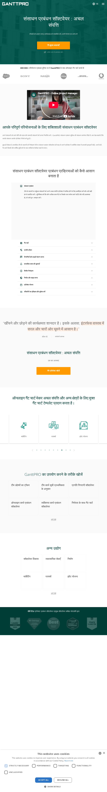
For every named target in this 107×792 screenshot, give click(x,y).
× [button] (104, 753)
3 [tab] (45, 450)
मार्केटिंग (27, 576)
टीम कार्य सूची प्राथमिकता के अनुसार (52, 487)
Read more (68, 761)
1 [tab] (36, 450)
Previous (32, 450)
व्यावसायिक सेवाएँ (53, 559)
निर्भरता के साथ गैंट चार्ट (82, 503)
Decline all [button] (63, 780)
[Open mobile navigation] (103, 4)
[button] (53, 787)
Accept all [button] (43, 780)
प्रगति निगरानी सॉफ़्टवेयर (83, 485)
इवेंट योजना (73, 576)
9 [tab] (70, 450)
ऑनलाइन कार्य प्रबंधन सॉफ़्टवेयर (21, 505)
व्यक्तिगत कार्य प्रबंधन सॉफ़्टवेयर (51, 505)
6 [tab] (57, 450)
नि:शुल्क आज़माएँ (53, 45)
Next (74, 450)
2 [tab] (41, 450)
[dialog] (53, 771)
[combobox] (100, 753)
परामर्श (48, 576)
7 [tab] (61, 450)
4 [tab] (49, 450)
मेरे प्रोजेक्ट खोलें (53, 371)
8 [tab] (66, 450)
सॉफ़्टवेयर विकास (31, 559)
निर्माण (70, 559)
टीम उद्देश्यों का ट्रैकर (20, 485)
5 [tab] (53, 450)
